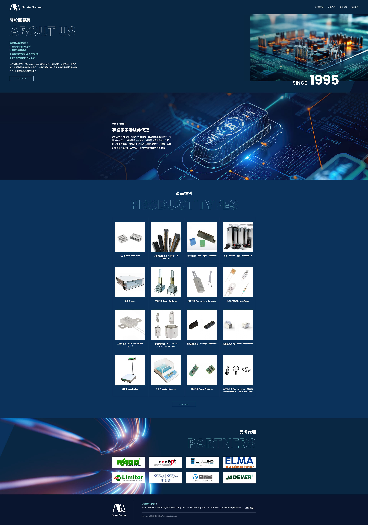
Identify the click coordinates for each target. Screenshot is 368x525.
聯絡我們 (355, 7)
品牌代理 (343, 7)
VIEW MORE (21, 78)
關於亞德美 (319, 7)
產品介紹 (331, 7)
